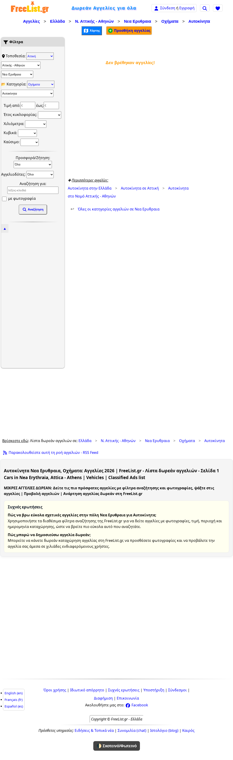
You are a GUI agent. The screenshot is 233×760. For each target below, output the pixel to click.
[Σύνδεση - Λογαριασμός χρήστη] (156, 8)
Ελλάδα (57, 21)
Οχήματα (169, 21)
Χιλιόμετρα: (14, 123)
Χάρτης (94, 30)
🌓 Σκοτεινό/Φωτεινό (116, 746)
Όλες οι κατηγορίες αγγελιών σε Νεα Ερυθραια (115, 209)
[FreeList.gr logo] (29, 8)
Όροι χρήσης (54, 690)
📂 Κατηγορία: (14, 84)
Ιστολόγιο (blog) (164, 730)
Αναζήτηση (35, 209)
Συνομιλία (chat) (132, 730)
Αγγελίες (31, 21)
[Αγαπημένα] (218, 8)
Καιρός (188, 730)
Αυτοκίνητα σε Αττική (140, 188)
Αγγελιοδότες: (13, 174)
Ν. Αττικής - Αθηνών (94, 21)
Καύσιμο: (12, 141)
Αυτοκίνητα (199, 21)
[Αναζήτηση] (205, 8)
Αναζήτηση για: (33, 183)
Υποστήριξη (153, 690)
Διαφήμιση (103, 698)
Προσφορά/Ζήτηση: (33, 157)
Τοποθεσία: (16, 55)
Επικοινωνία (128, 698)
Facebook (139, 705)
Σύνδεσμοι (177, 690)
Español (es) (14, 706)
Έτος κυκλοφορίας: (21, 114)
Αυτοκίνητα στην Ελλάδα (89, 188)
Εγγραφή (187, 7)
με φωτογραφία (21, 198)
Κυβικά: (11, 132)
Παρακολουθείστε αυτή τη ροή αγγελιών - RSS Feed (53, 452)
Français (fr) (14, 700)
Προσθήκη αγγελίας (131, 30)
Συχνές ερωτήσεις (123, 690)
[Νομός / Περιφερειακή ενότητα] (21, 65)
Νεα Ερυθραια (137, 21)
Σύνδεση (167, 7)
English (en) (14, 693)
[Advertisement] (33, 300)
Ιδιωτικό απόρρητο (87, 690)
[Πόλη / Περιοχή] (17, 74)
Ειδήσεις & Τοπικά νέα (94, 730)
